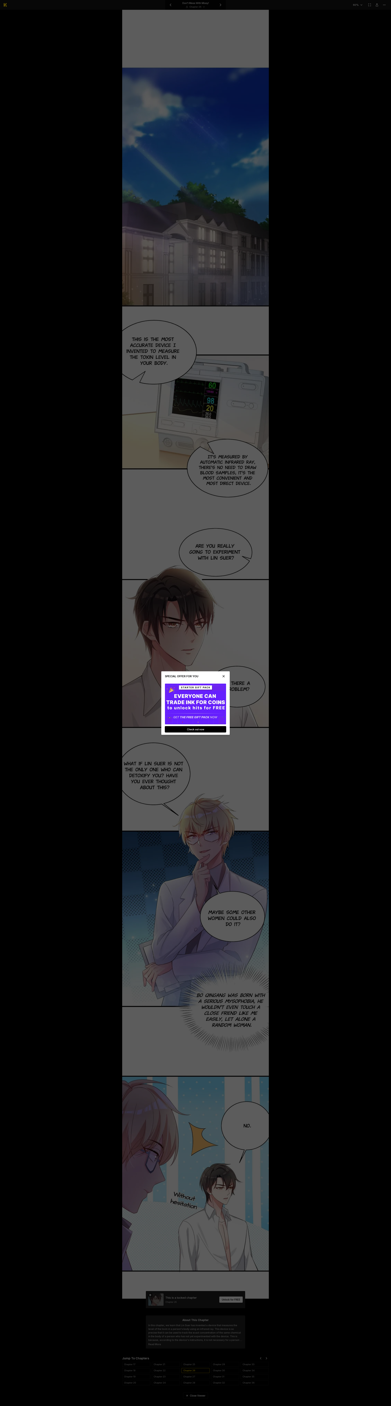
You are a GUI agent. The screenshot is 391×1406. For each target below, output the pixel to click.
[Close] (223, 676)
